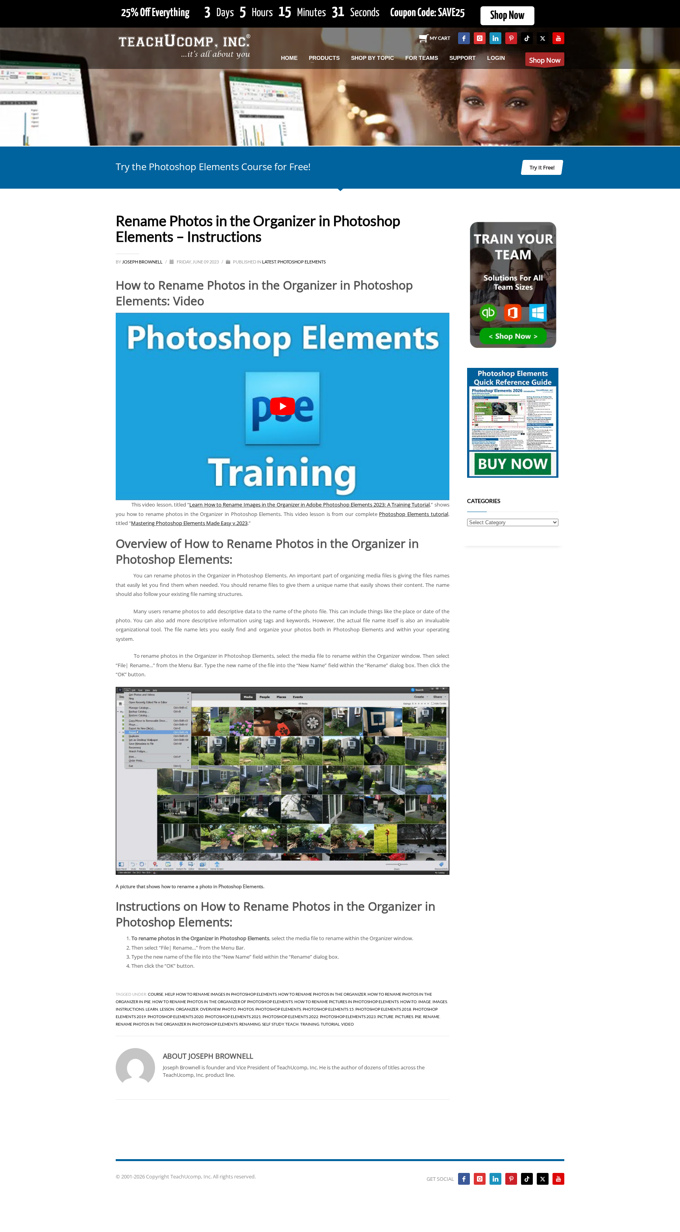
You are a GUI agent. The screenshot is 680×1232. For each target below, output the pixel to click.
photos (246, 1009)
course (155, 994)
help (169, 994)
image (424, 1001)
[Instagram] (480, 38)
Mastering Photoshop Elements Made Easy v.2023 (189, 523)
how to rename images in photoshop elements (226, 994)
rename (431, 1016)
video (347, 1024)
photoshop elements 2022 (290, 1016)
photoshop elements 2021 (233, 1016)
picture (385, 1016)
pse (418, 1016)
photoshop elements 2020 (175, 1016)
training (309, 1024)
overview (210, 1009)
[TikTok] (527, 38)
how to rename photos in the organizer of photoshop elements (222, 1001)
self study (273, 1024)
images (439, 1001)
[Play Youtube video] (282, 407)
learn (152, 1009)
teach (292, 1024)
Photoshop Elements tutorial (413, 514)
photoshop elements (278, 1009)
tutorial (330, 1024)
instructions (130, 1009)
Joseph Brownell (142, 261)
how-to (408, 1001)
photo (229, 1009)
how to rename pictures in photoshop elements (346, 1001)
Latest (269, 261)
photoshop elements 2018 (383, 1009)
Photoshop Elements (301, 261)
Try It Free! (542, 167)
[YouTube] (558, 38)
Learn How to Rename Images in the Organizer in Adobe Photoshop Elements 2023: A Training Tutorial (309, 504)
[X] (543, 38)
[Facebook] (464, 38)
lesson (167, 1009)
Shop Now (507, 15)
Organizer (187, 1009)
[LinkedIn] (495, 38)
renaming (250, 1024)
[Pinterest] (511, 38)
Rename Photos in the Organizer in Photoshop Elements (177, 1024)
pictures (404, 1016)
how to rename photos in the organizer (322, 994)
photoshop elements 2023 (348, 1016)
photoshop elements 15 (328, 1009)
